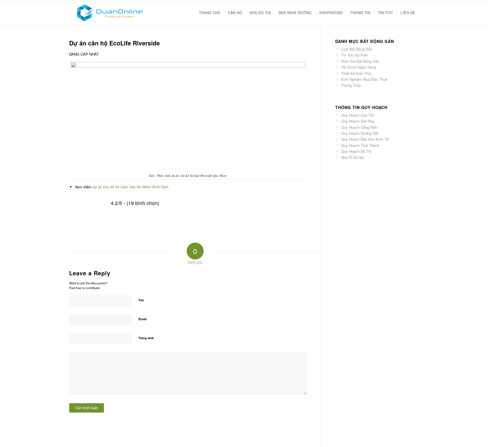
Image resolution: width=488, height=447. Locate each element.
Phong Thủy (351, 85)
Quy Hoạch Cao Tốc (357, 115)
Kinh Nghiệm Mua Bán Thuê (364, 79)
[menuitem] (209, 12)
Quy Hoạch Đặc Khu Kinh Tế (365, 139)
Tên (141, 300)
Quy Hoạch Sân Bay (358, 121)
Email (142, 319)
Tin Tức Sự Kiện (354, 55)
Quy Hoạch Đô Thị (356, 151)
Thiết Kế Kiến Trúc (356, 73)
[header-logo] (109, 12)
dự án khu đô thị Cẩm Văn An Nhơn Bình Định (130, 186)
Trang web (146, 338)
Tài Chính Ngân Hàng (358, 67)
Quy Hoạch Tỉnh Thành (360, 145)
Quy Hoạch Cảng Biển (359, 127)
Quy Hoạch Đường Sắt (359, 133)
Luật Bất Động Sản (356, 49)
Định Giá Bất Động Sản (360, 61)
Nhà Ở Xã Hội (352, 157)
